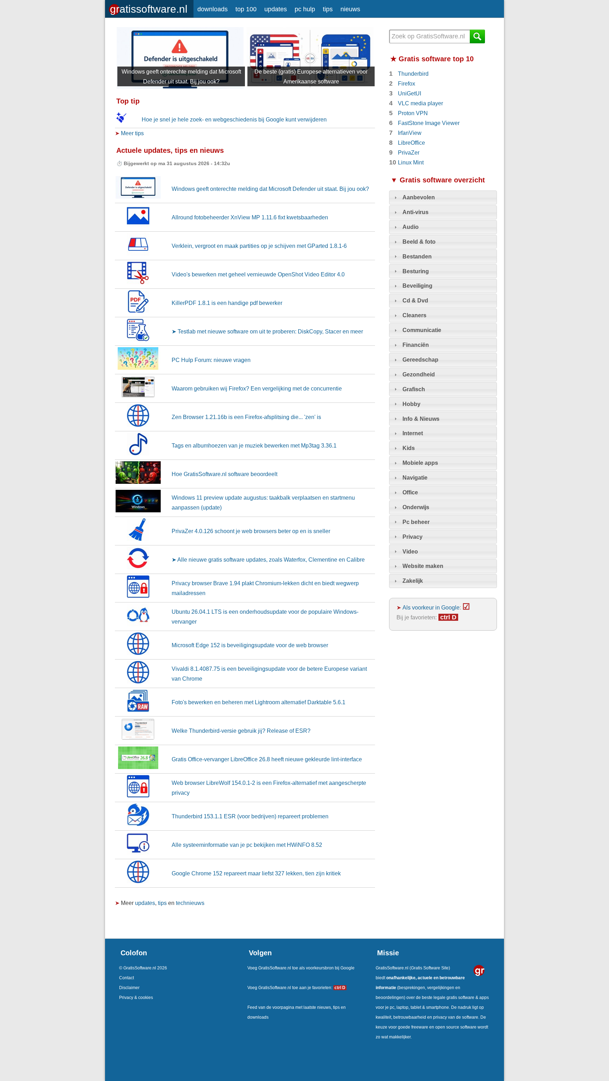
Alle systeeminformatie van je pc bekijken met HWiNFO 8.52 (247, 845)
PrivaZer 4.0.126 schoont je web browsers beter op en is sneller (251, 531)
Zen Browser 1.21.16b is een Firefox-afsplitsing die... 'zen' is (246, 417)
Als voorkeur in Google (431, 607)
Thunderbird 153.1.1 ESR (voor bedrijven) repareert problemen (250, 816)
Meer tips (132, 133)
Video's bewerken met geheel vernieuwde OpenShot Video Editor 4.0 (258, 274)
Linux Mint (411, 162)
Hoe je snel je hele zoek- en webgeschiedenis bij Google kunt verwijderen (234, 119)
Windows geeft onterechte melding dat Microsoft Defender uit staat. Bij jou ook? (270, 189)
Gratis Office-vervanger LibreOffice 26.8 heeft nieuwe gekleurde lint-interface (267, 759)
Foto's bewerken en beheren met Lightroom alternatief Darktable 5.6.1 (258, 702)
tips (328, 9)
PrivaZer (408, 152)
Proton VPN (413, 113)
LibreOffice (411, 142)
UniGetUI (409, 93)
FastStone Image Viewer (429, 123)
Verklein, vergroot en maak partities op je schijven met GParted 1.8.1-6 (259, 246)
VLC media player (420, 103)
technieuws (190, 903)
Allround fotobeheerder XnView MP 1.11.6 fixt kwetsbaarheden (250, 217)
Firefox (406, 83)
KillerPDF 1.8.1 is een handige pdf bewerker (227, 303)
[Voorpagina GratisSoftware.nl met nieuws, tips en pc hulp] (149, 7)
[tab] (443, 197)
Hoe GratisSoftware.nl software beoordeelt (224, 474)
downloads (212, 9)
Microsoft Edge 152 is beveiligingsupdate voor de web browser (250, 645)
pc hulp (305, 9)
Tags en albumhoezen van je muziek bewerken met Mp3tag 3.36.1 (254, 445)
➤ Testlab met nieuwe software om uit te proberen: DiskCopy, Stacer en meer (267, 331)
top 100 (246, 9)
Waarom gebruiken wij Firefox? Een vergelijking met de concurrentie (257, 388)
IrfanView (410, 133)
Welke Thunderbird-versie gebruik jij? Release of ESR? (241, 730)
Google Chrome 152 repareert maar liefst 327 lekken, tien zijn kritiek (256, 873)
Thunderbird (413, 73)
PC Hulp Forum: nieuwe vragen (211, 360)
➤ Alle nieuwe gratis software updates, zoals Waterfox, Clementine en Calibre (268, 559)
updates (275, 9)
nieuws (350, 9)
